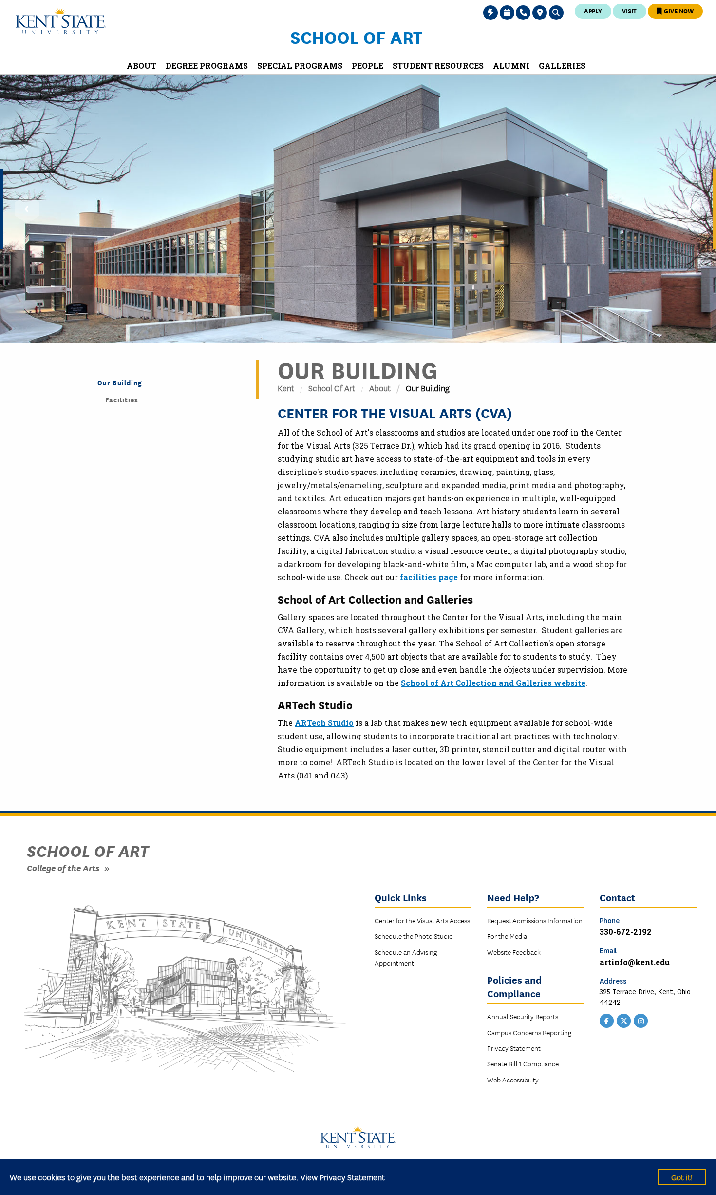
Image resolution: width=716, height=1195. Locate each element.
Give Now (678, 10)
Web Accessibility (513, 1079)
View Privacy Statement (343, 1177)
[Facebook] (607, 1020)
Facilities (121, 399)
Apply (593, 10)
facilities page (429, 577)
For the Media (507, 935)
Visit (629, 10)
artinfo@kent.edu (635, 962)
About (380, 387)
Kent (286, 387)
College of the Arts (63, 867)
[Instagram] (641, 1020)
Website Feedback (514, 952)
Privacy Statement (514, 1048)
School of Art (356, 36)
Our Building (119, 382)
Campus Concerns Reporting (529, 1032)
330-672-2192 (626, 932)
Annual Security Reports (522, 1016)
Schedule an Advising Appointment (406, 957)
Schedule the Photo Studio (414, 935)
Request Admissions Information (535, 920)
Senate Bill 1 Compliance (523, 1063)
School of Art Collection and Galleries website (493, 683)
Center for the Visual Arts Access (422, 920)
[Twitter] (624, 1020)
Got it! (682, 1177)
